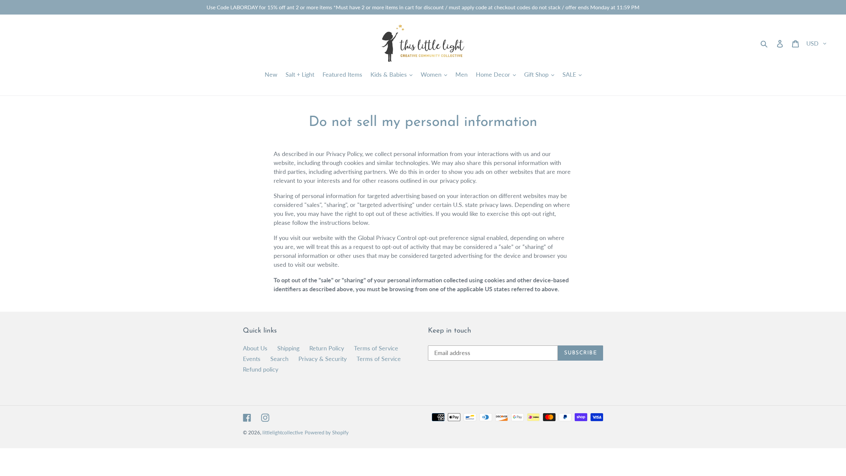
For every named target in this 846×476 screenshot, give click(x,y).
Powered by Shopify (327, 432)
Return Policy (326, 348)
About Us (255, 348)
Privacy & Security (322, 358)
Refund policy (260, 369)
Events (251, 358)
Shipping (288, 348)
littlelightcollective (282, 432)
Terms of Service (376, 348)
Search (279, 358)
